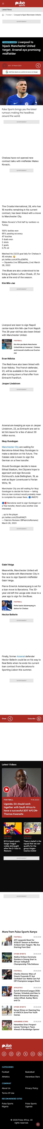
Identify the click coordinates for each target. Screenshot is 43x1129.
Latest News (7, 10)
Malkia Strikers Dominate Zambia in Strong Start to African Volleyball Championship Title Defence (26, 960)
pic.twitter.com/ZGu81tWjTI (14, 517)
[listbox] (22, 837)
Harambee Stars (21, 1021)
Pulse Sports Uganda (31, 1105)
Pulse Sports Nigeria (7, 1105)
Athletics (18, 988)
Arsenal (21, 656)
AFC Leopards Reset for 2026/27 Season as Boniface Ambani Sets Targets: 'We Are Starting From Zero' (27, 943)
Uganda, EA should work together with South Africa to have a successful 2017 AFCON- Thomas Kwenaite (21, 808)
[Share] (38, 65)
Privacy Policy (31, 1088)
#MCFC (34, 497)
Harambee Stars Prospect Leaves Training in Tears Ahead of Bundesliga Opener (26, 1027)
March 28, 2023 (9, 523)
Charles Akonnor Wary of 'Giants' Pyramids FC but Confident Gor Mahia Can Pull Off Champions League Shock (27, 977)
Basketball (30, 1072)
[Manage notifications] (38, 1124)
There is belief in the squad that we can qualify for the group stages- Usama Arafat (32, 846)
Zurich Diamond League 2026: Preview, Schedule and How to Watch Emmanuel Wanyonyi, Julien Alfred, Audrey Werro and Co (27, 996)
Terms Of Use (8, 1093)
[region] (21, 837)
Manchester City (10, 447)
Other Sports (20, 954)
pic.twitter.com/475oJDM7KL (15, 259)
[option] (13, 838)
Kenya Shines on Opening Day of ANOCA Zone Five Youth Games (27, 1012)
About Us (6, 1088)
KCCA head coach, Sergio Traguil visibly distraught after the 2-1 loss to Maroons (12, 846)
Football (9, 15)
